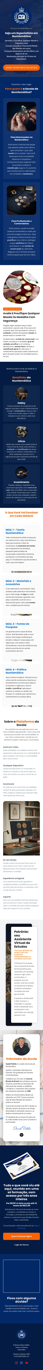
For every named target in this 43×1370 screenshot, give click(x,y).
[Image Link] (21, 1334)
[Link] (21, 1135)
